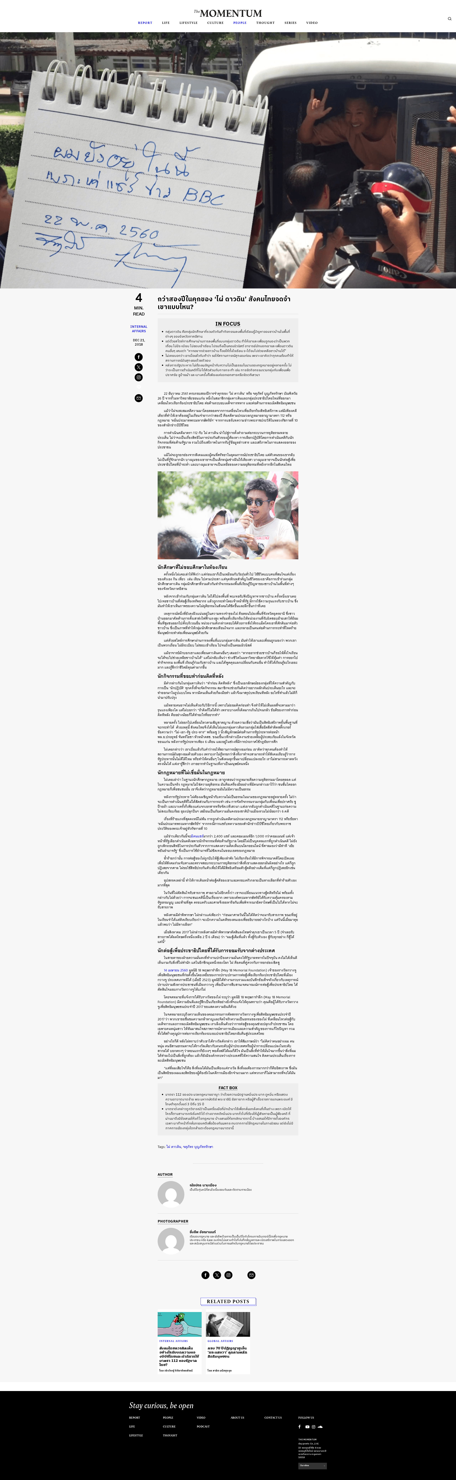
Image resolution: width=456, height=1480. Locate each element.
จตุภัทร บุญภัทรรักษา (198, 1147)
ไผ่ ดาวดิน (174, 1147)
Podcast (203, 1426)
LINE (138, 387)
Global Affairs (220, 1341)
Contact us (273, 1417)
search (449, 18)
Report (145, 23)
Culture (215, 23)
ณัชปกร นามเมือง (203, 1185)
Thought (265, 23)
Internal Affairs (138, 329)
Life (166, 23)
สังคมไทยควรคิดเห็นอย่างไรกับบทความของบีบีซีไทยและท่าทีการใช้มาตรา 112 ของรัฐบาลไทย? (179, 1356)
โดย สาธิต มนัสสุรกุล (220, 1371)
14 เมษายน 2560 (176, 970)
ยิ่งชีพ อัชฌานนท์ (203, 1232)
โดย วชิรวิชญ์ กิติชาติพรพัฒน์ (176, 1371)
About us (237, 1417)
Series (291, 23)
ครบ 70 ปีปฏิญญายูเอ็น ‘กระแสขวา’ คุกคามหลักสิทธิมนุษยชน (227, 1352)
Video (312, 23)
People (240, 23)
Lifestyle (189, 23)
